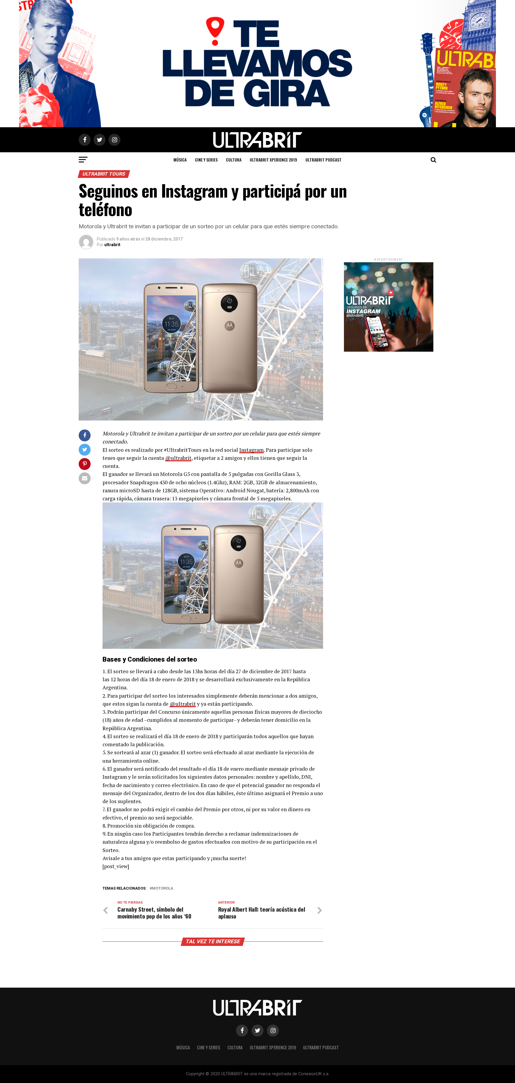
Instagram (251, 449)
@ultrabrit (178, 457)
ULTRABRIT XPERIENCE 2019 (273, 159)
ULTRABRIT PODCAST (323, 159)
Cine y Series (206, 159)
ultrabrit (112, 244)
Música (180, 159)
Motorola (162, 888)
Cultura (233, 159)
